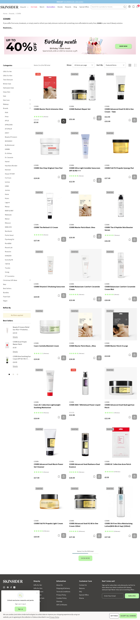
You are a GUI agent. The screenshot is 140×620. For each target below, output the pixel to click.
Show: (69, 65)
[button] (70, 45)
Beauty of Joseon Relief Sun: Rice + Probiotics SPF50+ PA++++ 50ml (21, 328)
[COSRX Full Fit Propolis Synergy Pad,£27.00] (121, 146)
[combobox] (109, 7)
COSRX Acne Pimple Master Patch (20, 343)
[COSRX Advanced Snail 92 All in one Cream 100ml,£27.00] (85, 502)
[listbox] (115, 65)
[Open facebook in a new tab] (11, 587)
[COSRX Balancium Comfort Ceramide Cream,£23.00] (85, 265)
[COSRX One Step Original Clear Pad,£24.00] (50, 146)
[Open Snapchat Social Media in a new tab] (14, 587)
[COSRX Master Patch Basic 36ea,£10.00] (85, 206)
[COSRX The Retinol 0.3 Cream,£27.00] (50, 206)
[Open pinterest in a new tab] (8, 587)
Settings (114, 616)
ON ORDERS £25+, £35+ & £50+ (70, 2)
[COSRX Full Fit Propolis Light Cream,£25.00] (50, 502)
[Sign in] (129, 7)
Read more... (7, 28)
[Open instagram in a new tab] (4, 587)
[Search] (125, 7)
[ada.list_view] (135, 65)
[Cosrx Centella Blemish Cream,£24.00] (50, 324)
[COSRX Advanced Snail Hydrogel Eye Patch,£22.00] (121, 383)
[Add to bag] (63, 121)
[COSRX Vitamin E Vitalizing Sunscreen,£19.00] (50, 265)
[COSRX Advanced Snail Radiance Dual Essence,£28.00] (85, 442)
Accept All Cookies (128, 616)
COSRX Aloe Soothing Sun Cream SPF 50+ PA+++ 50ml (22, 357)
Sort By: (100, 65)
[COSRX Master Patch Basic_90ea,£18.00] (85, 324)
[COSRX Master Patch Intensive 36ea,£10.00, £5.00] (50, 87)
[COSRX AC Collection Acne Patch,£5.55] (121, 442)
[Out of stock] (99, 118)
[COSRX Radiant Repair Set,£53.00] (85, 87)
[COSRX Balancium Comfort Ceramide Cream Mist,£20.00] (121, 265)
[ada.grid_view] (129, 65)
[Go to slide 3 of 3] (17, 374)
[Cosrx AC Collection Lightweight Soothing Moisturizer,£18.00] (50, 383)
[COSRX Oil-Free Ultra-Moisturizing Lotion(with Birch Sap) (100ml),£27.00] (121, 502)
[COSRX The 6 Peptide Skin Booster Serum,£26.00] (121, 206)
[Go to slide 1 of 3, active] (9, 374)
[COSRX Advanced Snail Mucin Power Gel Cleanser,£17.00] (50, 442)
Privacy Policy (54, 617)
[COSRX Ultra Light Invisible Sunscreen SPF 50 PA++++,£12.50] (85, 146)
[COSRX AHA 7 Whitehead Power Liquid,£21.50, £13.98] (85, 383)
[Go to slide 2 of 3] (13, 374)
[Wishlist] (58, 121)
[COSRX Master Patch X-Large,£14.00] (121, 324)
